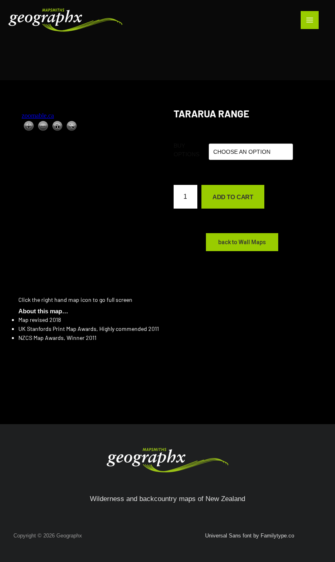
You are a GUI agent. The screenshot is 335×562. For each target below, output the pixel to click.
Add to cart (232, 196)
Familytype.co (277, 536)
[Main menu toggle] (310, 20)
